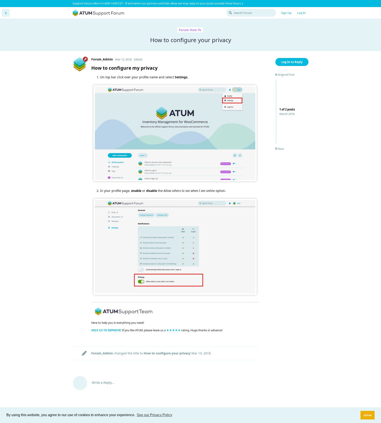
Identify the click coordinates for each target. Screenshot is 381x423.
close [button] (368, 415)
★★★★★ (173, 330)
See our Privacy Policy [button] (154, 415)
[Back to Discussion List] (6, 13)
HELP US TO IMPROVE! (106, 330)
